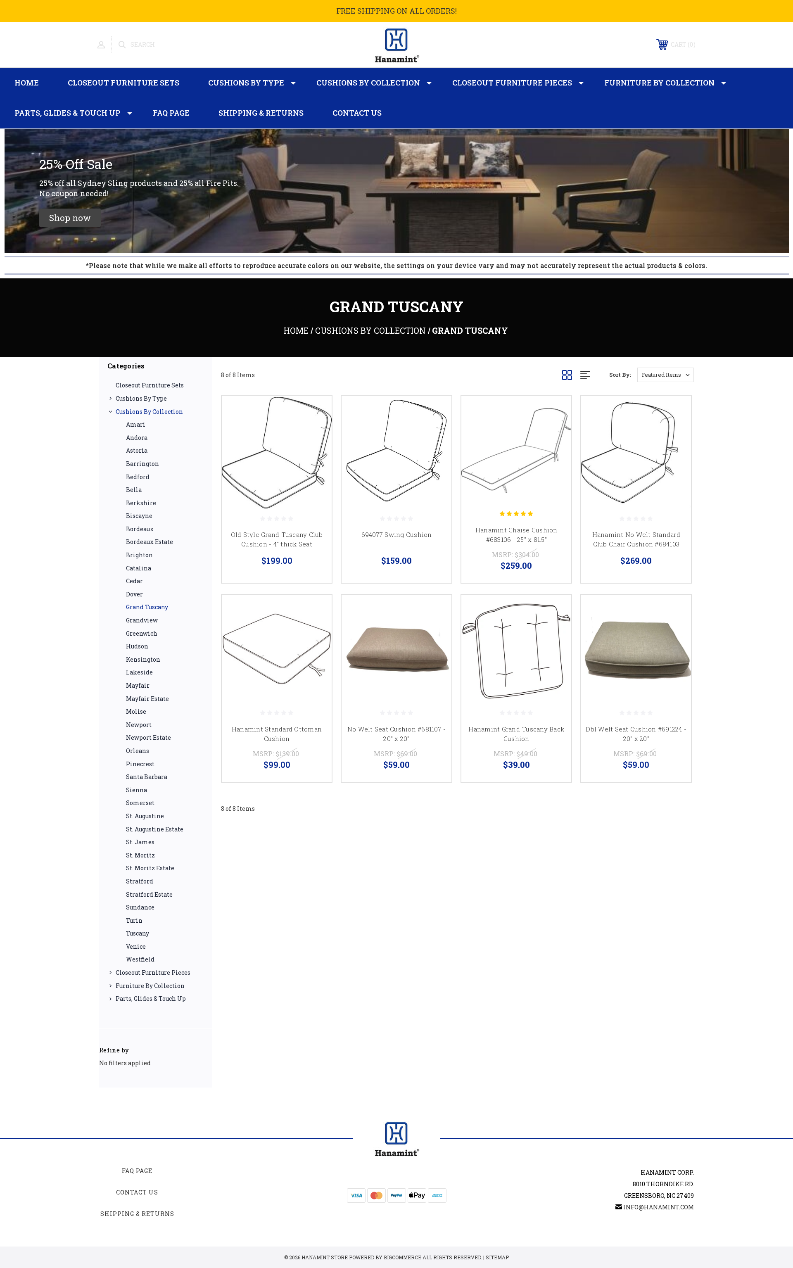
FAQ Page (171, 113)
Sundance (140, 907)
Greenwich (141, 633)
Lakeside (139, 672)
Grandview (142, 620)
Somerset (140, 803)
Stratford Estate (149, 894)
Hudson (137, 646)
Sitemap (497, 1257)
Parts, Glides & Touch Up (67, 113)
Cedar (134, 581)
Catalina (138, 568)
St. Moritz (140, 855)
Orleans (137, 751)
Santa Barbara (146, 777)
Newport (139, 725)
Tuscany (137, 933)
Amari (135, 424)
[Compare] (315, 433)
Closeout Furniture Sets (123, 83)
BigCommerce (402, 1257)
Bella (134, 490)
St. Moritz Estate (150, 868)
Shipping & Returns (261, 113)
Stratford (139, 881)
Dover (134, 594)
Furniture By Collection (659, 83)
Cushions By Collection (368, 83)
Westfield (140, 959)
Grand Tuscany (147, 607)
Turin (134, 920)
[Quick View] (315, 412)
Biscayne (139, 516)
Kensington (143, 659)
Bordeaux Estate (149, 542)
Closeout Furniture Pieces (512, 83)
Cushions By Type (246, 83)
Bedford (138, 477)
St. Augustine (145, 816)
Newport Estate (148, 737)
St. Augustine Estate (154, 829)
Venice (136, 946)
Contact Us (357, 113)
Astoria (136, 450)
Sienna (136, 790)
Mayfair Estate (147, 699)
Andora (136, 438)
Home (26, 83)
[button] (70, 218)
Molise (136, 711)
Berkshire (141, 503)
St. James (140, 842)
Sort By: (620, 374)
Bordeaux (140, 529)
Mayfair (138, 685)
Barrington (142, 464)
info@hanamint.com (658, 1207)
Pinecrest (140, 764)
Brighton (139, 555)
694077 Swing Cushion (396, 534)
